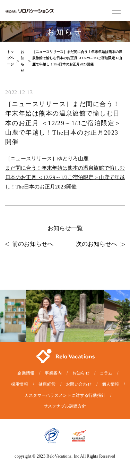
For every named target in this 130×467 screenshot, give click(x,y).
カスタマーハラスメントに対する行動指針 (65, 395)
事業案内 (53, 373)
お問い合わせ (79, 384)
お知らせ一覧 (65, 228)
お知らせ (80, 373)
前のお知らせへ (32, 244)
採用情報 (19, 384)
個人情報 (110, 384)
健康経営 (46, 384)
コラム (106, 373)
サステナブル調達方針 (65, 406)
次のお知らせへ (96, 244)
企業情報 (25, 373)
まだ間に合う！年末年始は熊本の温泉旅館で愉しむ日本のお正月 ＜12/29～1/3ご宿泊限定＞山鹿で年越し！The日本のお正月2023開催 (65, 177)
